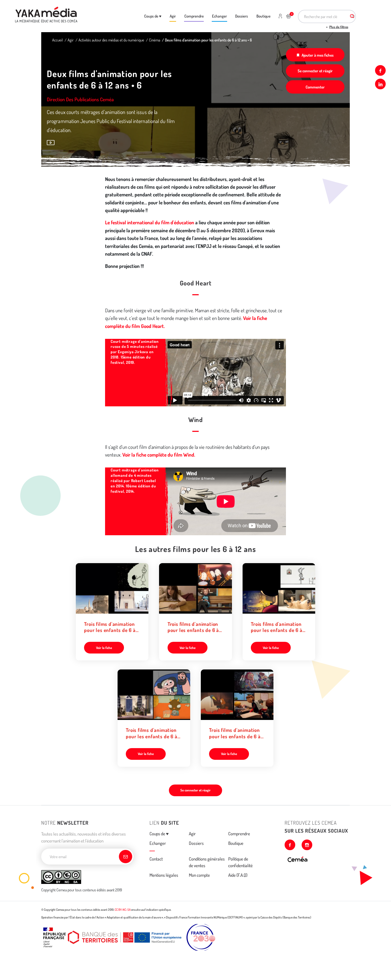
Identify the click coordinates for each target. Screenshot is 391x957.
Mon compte (199, 875)
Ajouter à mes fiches (318, 55)
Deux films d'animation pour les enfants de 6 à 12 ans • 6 (208, 39)
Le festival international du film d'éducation (149, 222)
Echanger (219, 16)
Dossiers (241, 16)
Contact (156, 859)
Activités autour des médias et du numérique (111, 39)
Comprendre (194, 16)
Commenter (315, 87)
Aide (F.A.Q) (237, 875)
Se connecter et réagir (315, 70)
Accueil (57, 39)
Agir (173, 16)
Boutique (263, 16)
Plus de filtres (338, 27)
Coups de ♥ (152, 16)
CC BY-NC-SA (123, 910)
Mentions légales (163, 875)
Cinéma (154, 39)
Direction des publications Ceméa (80, 99)
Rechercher (351, 16)
